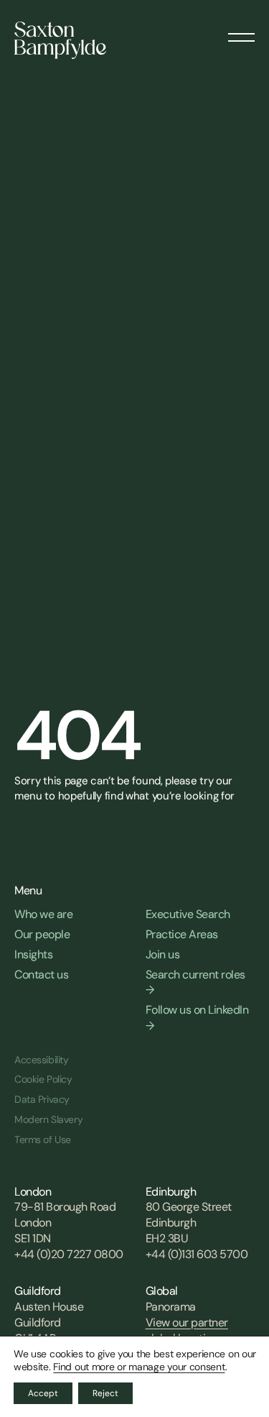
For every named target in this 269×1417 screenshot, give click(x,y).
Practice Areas (182, 934)
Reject (105, 1393)
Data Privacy (42, 1099)
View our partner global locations (187, 1330)
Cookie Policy (43, 1079)
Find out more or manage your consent (139, 1366)
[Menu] (241, 32)
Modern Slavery (48, 1119)
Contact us (41, 974)
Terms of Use (42, 1139)
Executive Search (188, 914)
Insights (33, 954)
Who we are (43, 914)
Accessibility (41, 1059)
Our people (42, 934)
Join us (163, 954)
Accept (43, 1393)
